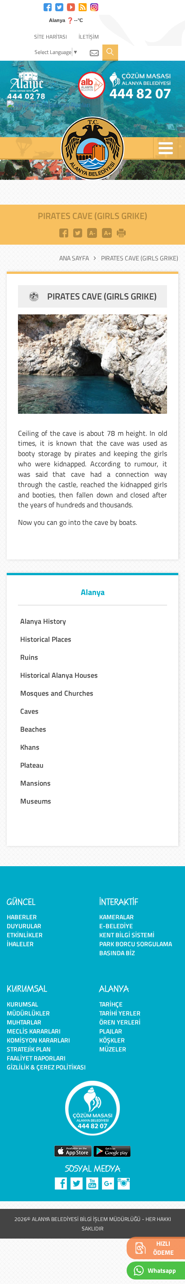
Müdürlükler (28, 1013)
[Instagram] (94, 6)
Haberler (22, 917)
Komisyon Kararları (38, 1040)
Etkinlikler (25, 935)
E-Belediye (116, 926)
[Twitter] (59, 6)
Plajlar (110, 1031)
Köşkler (112, 1040)
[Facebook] (48, 6)
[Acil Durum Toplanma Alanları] (51, 105)
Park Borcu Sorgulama (135, 943)
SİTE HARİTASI (50, 36)
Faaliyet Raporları (36, 1058)
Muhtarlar (24, 1022)
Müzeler (112, 1049)
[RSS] (83, 6)
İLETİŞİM (89, 36)
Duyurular (24, 926)
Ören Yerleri (120, 1022)
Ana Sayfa (74, 258)
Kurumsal (22, 1004)
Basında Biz (117, 952)
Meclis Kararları (34, 1031)
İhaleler (20, 943)
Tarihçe (111, 1004)
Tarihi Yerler (120, 1013)
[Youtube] (71, 6)
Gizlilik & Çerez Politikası (46, 1067)
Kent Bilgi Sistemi (126, 935)
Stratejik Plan (29, 1049)
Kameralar (116, 917)
